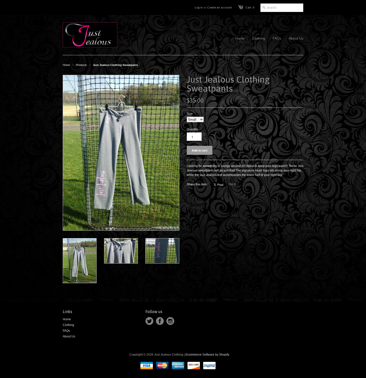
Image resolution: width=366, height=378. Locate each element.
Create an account (219, 7)
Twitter (149, 321)
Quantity (192, 129)
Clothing (68, 325)
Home (67, 319)
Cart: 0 (249, 7)
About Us (69, 336)
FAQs (66, 330)
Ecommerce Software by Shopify (207, 354)
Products (81, 64)
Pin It (232, 184)
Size (190, 113)
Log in (199, 7)
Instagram (170, 321)
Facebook (160, 321)
